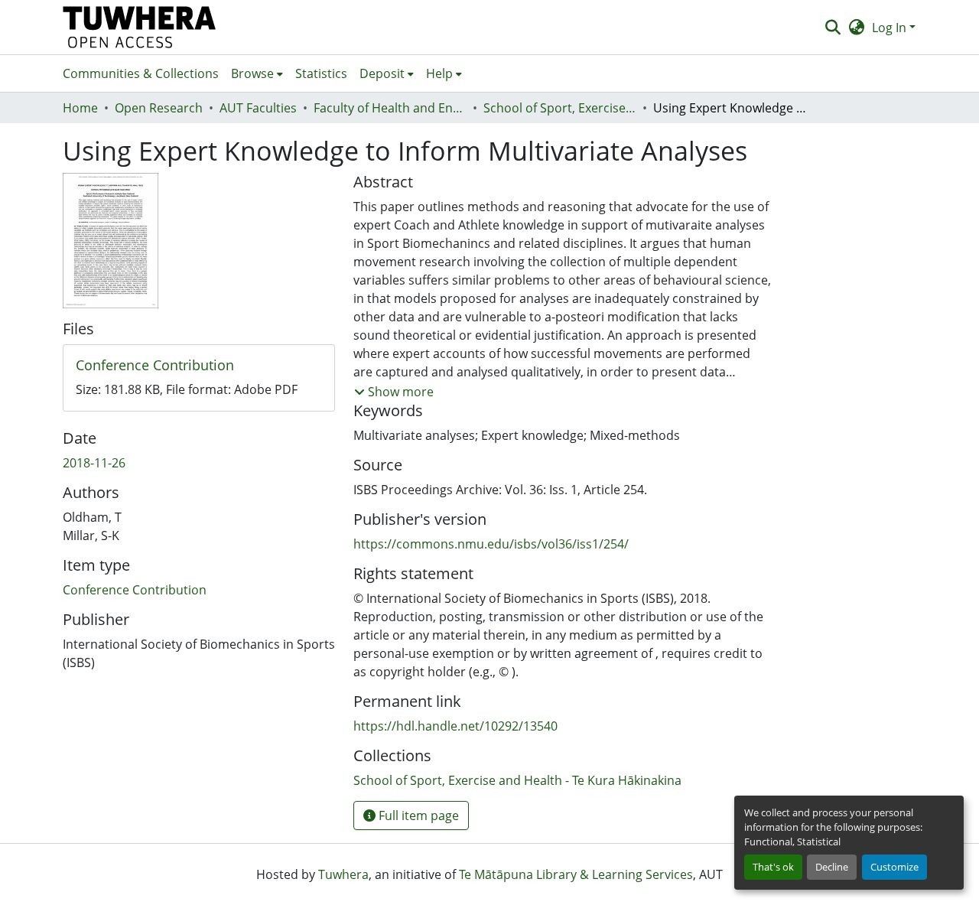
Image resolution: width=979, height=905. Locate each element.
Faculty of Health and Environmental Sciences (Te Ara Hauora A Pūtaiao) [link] (390, 107)
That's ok (773, 867)
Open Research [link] (159, 107)
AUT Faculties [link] (258, 107)
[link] (199, 365)
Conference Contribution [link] (135, 589)
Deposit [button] (382, 73)
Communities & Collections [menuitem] (141, 73)
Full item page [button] (417, 815)
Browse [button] (252, 73)
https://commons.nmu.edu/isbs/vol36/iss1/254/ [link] (491, 544)
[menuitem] (257, 73)
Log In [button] (890, 27)
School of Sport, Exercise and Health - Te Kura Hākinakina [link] (559, 107)
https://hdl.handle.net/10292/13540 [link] (455, 726)
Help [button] (439, 73)
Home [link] (80, 107)
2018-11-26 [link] (94, 462)
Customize (894, 867)
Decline (831, 867)
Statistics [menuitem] (321, 73)
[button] (139, 27)
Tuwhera (343, 874)
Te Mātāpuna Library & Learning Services (576, 874)
